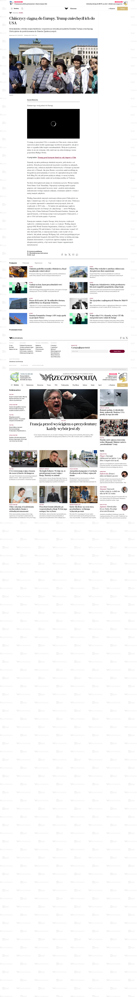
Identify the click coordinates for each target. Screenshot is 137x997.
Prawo (49, 385)
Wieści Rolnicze (55, 355)
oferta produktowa (38, 365)
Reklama (38, 345)
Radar (93, 385)
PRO (56, 385)
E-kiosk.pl (53, 345)
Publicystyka (65, 385)
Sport (100, 385)
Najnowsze (38, 263)
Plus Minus (76, 385)
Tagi (49, 263)
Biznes (21, 13)
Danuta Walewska (32, 100)
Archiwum (39, 351)
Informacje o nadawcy (26, 351)
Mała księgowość (56, 351)
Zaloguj (122, 8)
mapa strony (12, 365)
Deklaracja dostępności (26, 353)
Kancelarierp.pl (55, 353)
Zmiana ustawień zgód (26, 347)
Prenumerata (40, 349)
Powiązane (13, 263)
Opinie (102, 451)
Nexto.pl (53, 349)
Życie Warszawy (55, 356)
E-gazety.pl (54, 347)
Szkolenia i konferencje (16, 361)
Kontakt (11, 347)
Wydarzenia (29, 385)
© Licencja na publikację (34, 251)
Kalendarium (24, 365)
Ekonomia (73, 9)
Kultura (85, 385)
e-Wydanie (112, 8)
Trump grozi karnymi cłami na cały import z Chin (57, 157)
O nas (11, 345)
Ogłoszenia (39, 347)
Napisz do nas (13, 349)
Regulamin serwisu (25, 349)
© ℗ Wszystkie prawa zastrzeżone (37, 253)
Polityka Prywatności (26, 345)
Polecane (26, 263)
